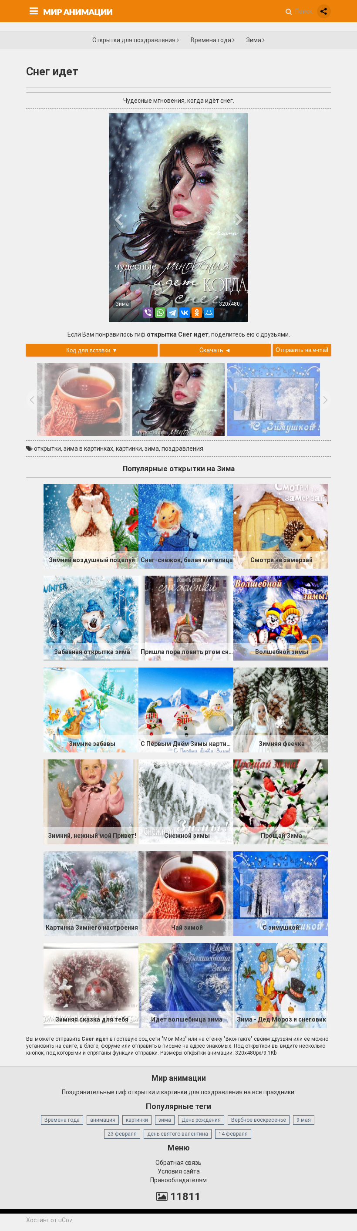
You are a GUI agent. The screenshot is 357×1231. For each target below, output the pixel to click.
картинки (129, 448)
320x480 (229, 304)
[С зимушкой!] (280, 893)
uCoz (65, 1220)
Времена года (211, 40)
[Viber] (148, 312)
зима (152, 448)
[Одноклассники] (197, 312)
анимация (102, 1120)
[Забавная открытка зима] (91, 617)
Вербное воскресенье (258, 1120)
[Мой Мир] (209, 312)
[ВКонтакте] (184, 312)
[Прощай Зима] (280, 801)
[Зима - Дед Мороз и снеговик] (280, 984)
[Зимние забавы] (91, 709)
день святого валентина (177, 1134)
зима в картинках (88, 448)
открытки (47, 448)
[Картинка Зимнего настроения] (91, 893)
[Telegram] (172, 312)
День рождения (201, 1120)
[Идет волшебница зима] (185, 984)
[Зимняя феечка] (280, 709)
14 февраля (233, 1134)
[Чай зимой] (185, 893)
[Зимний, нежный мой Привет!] (91, 801)
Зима (254, 40)
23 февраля (122, 1134)
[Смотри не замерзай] (280, 525)
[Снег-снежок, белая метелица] (185, 525)
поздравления (182, 448)
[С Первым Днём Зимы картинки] (185, 709)
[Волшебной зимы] (280, 617)
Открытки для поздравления (134, 40)
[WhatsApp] (160, 312)
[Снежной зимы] (185, 801)
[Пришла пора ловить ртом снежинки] (185, 617)
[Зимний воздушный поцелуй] (91, 525)
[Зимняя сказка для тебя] (91, 984)
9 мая (303, 1120)
